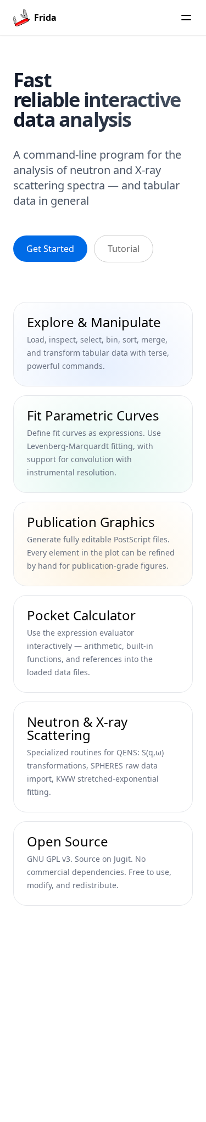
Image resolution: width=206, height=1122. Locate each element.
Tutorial (124, 249)
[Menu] (186, 18)
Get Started (50, 249)
